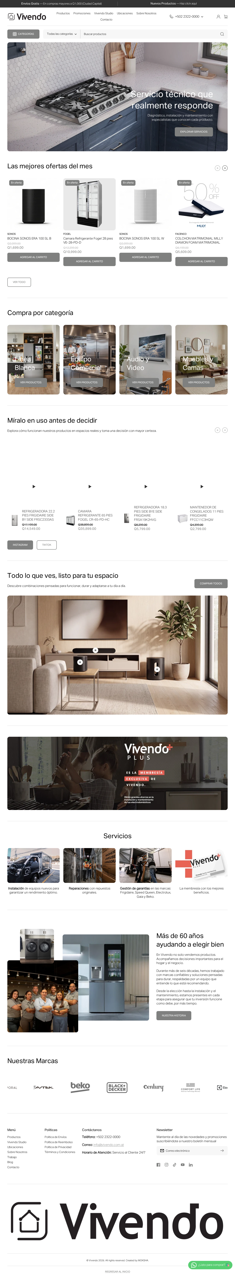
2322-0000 (191, 16)
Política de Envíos (56, 1137)
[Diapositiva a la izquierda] (217, 168)
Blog (10, 1162)
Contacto (13, 1167)
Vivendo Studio (16, 1142)
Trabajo (12, 1157)
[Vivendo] (27, 16)
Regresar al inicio (117, 1272)
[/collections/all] (117, 773)
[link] (106, 978)
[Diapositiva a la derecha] (225, 168)
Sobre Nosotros (17, 1152)
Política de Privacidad (58, 1147)
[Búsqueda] (223, 34)
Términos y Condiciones (60, 1152)
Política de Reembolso (59, 1142)
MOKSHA (143, 1260)
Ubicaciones (15, 1147)
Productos (14, 1137)
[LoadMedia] (33, 486)
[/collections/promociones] (117, 96)
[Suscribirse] (223, 1150)
